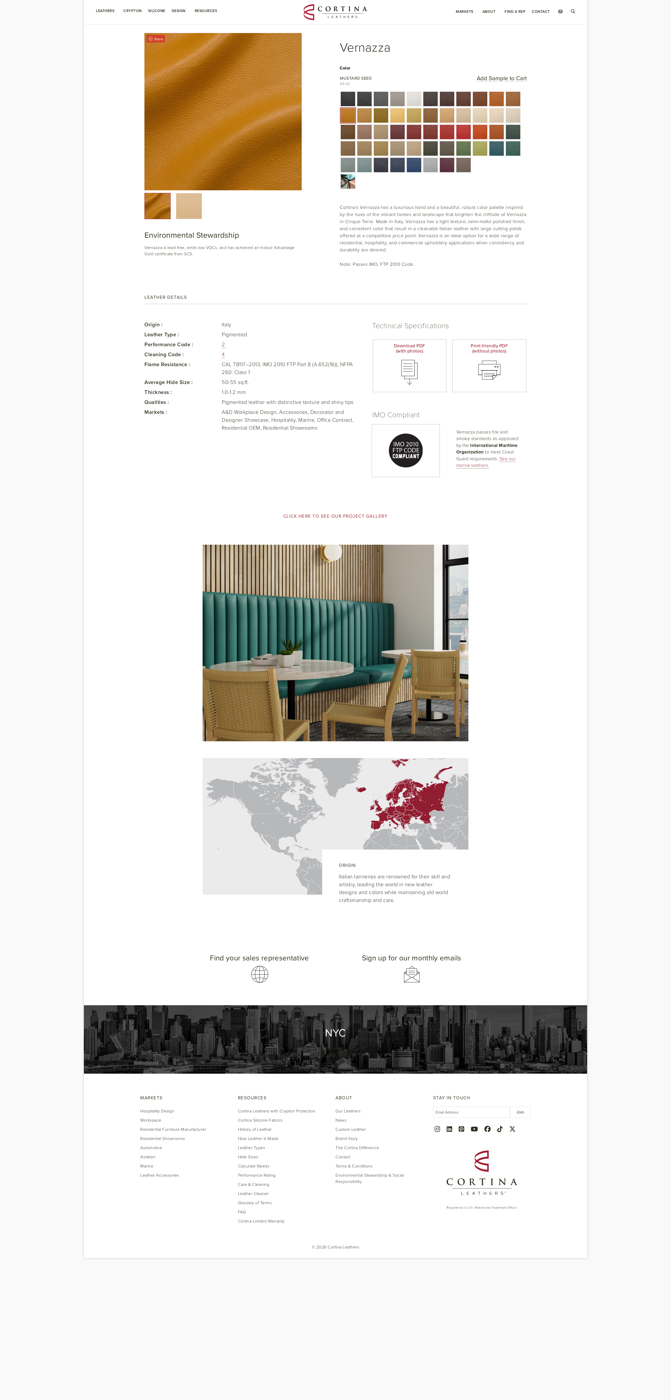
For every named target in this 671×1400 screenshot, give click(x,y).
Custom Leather (351, 1129)
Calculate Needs (253, 1166)
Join (520, 1112)
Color (345, 68)
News (341, 1120)
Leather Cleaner (253, 1193)
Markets (464, 11)
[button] (348, 99)
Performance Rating (257, 1175)
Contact (541, 11)
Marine (146, 1166)
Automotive (151, 1147)
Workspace (150, 1120)
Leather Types (251, 1147)
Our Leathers (348, 1111)
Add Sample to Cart (502, 78)
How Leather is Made (258, 1138)
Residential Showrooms (162, 1138)
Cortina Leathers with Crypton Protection (277, 1111)
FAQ (242, 1212)
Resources (206, 11)
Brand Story (347, 1138)
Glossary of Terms (255, 1203)
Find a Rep (515, 11)
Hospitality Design (157, 1111)
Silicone (156, 11)
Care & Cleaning (253, 1184)
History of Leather (255, 1129)
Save (158, 38)
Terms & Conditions (354, 1166)
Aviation (147, 1157)
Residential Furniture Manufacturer (173, 1129)
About (489, 11)
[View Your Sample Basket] (560, 11)
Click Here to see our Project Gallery (335, 516)
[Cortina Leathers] (335, 12)
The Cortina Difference (357, 1147)
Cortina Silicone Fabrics (260, 1120)
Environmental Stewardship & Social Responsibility (370, 1178)
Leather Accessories (159, 1175)
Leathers (105, 11)
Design (179, 11)
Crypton (132, 11)
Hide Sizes (248, 1157)
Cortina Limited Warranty (261, 1221)
